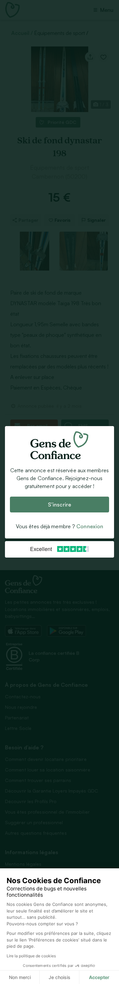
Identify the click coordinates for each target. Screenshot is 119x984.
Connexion (89, 526)
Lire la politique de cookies (31, 955)
